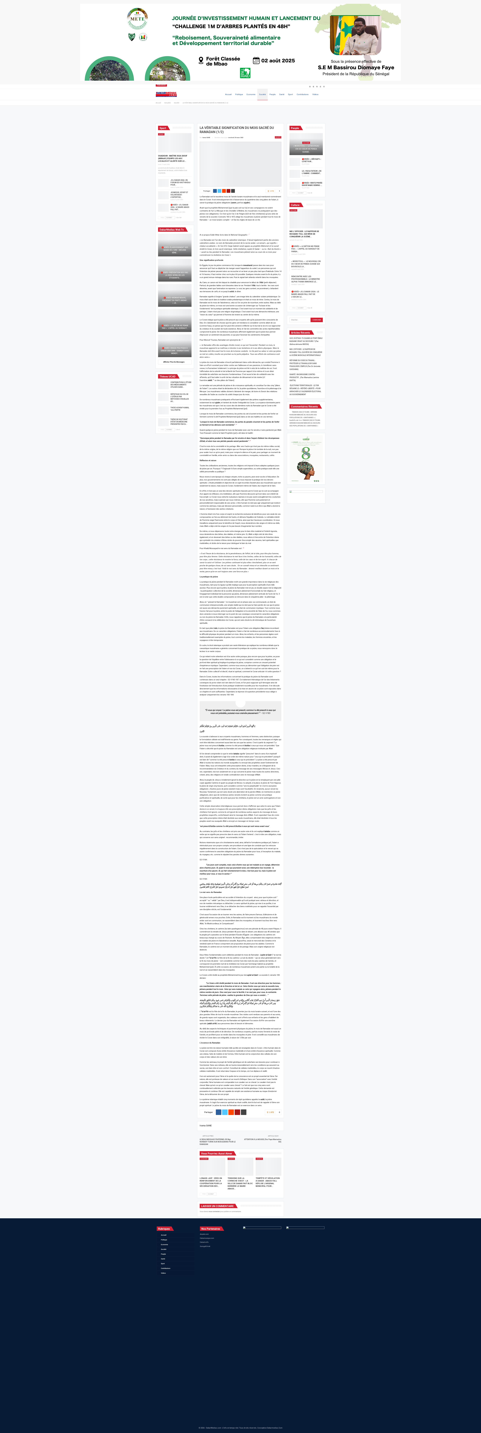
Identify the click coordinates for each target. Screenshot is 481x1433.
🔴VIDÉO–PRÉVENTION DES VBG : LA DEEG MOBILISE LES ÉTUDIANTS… (175, 275)
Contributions (303, 94)
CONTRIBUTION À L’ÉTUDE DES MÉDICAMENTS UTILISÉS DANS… (180, 384)
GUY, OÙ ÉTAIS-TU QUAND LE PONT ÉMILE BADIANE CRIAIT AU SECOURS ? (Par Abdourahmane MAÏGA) (306, 341)
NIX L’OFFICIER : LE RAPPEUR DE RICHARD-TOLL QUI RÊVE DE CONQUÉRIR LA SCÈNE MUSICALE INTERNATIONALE (305, 352)
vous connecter (214, 1211)
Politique (239, 94)
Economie (251, 94)
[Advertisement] (240, 115)
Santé (281, 94)
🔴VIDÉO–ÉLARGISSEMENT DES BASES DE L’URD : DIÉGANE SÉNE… (174, 250)
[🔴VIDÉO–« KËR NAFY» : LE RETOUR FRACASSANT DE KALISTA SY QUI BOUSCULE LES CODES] (294, 162)
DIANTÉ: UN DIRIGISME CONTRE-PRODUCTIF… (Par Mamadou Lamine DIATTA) (304, 377)
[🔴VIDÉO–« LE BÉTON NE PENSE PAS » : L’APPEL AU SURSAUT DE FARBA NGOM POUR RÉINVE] (175, 320)
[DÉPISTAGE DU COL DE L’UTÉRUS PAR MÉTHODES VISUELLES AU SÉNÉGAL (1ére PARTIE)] (163, 397)
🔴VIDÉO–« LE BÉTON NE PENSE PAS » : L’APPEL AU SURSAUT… (174, 326)
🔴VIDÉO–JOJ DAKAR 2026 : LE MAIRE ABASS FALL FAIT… (179, 207)
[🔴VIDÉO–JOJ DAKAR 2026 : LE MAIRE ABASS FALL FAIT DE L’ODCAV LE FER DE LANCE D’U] (163, 208)
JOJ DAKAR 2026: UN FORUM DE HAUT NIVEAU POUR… (180, 182)
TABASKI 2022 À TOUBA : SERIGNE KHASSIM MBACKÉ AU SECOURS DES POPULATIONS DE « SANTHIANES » (305, 423)
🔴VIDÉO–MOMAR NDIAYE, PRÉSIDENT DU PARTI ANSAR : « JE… (175, 300)
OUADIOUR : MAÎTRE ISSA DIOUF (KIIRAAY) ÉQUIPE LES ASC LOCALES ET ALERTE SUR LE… (172, 158)
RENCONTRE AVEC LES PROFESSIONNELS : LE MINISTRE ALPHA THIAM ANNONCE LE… (305, 279)
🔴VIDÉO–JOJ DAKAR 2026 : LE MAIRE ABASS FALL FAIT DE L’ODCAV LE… (305, 294)
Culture (306, 143)
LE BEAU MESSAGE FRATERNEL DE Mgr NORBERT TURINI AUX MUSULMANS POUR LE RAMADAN (218, 1141)
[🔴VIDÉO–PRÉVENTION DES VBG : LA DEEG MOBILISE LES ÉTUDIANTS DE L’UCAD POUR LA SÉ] (175, 270)
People (273, 94)
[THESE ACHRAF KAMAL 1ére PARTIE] (163, 410)
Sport (290, 94)
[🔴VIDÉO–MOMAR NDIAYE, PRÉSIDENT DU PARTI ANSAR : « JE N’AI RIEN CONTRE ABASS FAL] (175, 295)
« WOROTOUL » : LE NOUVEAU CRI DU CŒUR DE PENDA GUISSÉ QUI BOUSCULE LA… (306, 264)
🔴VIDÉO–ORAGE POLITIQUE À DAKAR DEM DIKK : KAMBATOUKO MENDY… (175, 350)
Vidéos (315, 94)
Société (262, 94)
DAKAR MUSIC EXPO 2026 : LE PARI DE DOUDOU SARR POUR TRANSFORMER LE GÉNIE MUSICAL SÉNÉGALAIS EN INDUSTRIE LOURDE (221, 85)
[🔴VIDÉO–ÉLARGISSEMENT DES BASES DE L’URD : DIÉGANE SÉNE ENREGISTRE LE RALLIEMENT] (175, 245)
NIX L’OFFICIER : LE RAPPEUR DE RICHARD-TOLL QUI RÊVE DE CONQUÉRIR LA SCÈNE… (304, 234)
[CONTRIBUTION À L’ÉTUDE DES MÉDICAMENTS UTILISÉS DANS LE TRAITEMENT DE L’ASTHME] (163, 385)
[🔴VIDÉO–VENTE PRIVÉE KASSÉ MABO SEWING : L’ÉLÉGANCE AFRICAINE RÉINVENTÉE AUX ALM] (294, 186)
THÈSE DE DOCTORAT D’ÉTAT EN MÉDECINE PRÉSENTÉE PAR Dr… (179, 421)
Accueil (228, 94)
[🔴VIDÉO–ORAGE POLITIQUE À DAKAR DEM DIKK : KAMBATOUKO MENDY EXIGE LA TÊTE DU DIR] (175, 345)
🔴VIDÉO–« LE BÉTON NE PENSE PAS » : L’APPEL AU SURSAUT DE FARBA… (305, 249)
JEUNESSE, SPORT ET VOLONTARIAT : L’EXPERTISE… (179, 194)
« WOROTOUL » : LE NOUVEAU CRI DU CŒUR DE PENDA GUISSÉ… (306, 149)
